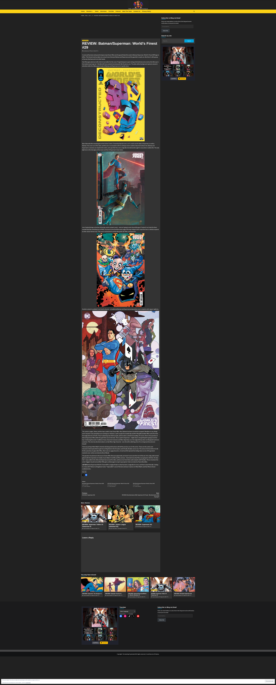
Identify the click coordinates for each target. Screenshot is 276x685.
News (96, 11)
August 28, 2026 (186, 595)
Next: (140, 495)
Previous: (88, 494)
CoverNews (149, 654)
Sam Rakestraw (86, 50)
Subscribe (165, 30)
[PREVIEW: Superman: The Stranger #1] (92, 584)
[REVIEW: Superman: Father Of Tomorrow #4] (94, 513)
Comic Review (85, 40)
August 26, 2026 (122, 528)
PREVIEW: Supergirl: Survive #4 (113, 593)
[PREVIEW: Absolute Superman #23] (184, 584)
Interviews (103, 11)
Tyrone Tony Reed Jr (113, 528)
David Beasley (139, 526)
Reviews (89, 11)
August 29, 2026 (94, 528)
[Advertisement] (120, 28)
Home (83, 11)
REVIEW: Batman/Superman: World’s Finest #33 (118, 483)
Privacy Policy (146, 11)
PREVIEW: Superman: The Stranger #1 (92, 593)
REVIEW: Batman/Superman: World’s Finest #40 (144, 483)
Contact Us (136, 11)
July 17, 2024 (93, 50)
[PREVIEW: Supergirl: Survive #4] (115, 584)
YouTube (111, 11)
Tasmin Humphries (86, 528)
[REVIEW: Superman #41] (147, 513)
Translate (130, 614)
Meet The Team (127, 11)
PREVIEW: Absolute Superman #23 (183, 593)
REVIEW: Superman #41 (144, 524)
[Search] (194, 11)
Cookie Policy (28, 682)
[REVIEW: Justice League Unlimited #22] (120, 513)
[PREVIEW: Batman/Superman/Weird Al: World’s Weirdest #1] (138, 584)
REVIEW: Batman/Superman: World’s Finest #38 (93, 483)
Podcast (118, 11)
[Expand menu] (92, 11)
